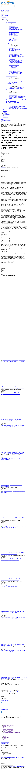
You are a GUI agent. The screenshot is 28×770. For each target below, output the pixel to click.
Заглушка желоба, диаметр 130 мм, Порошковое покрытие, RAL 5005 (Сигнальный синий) (12, 420)
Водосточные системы (11, 22)
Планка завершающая (14, 65)
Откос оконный (12, 46)
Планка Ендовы (12, 51)
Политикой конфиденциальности (17, 691)
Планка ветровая (13, 53)
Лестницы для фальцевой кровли (16, 81)
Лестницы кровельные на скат (16, 79)
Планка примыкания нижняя (15, 54)
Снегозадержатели (10, 89)
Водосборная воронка (14, 32)
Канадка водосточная (14, 30)
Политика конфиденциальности (8, 757)
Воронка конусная (13, 33)
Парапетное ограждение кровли (16, 87)
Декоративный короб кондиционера (17, 106)
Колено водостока (13, 40)
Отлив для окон (12, 74)
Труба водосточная (13, 39)
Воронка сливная (13, 34)
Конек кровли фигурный (14, 49)
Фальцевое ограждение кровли (16, 88)
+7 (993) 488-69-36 (5, 12)
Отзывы (5, 113)
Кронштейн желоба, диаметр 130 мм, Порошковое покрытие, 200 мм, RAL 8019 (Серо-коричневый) (12, 453)
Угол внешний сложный (14, 69)
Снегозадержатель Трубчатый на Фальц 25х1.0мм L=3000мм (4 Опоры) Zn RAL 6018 (12, 612)
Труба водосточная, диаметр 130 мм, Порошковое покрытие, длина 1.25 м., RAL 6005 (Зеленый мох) (12, 387)
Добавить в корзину (5, 170)
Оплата (2, 168)
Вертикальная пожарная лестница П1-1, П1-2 (16, 99)
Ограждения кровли (10, 83)
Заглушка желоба (13, 36)
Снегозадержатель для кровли (16, 57)
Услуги (5, 111)
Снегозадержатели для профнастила (17, 96)
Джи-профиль (12, 59)
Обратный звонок (5, 10)
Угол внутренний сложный (15, 71)
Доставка (5, 115)
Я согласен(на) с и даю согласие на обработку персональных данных (13, 692)
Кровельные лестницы (11, 76)
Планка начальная (13, 66)
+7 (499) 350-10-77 (5, 15)
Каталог (5, 19)
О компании (6, 109)
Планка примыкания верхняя (15, 72)
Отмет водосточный (13, 38)
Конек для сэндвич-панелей (15, 60)
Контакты (5, 117)
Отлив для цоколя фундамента (16, 63)
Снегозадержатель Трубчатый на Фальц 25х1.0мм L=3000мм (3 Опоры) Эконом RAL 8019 (12, 579)
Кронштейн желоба (13, 35)
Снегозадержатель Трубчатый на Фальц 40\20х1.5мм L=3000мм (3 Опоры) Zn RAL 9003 (13, 553)
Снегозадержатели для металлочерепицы (14, 94)
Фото (4, 112)
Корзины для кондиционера (12, 102)
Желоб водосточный (13, 28)
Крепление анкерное (13, 27)
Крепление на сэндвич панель (16, 29)
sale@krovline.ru (4, 709)
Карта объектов (6, 114)
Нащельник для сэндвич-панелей (16, 62)
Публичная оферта (20, 757)
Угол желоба (12, 26)
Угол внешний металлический (16, 73)
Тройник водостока (13, 41)
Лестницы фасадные (13, 82)
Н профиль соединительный (15, 61)
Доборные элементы (10, 43)
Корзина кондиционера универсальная (18, 108)
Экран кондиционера (14, 107)
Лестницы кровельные (8, 727)
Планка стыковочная (13, 68)
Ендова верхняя (12, 50)
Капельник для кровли (14, 55)
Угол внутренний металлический (16, 56)
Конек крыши (12, 48)
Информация (6, 737)
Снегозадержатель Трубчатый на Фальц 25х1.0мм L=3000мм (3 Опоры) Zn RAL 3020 (12, 645)
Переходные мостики (11, 101)
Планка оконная (12, 67)
